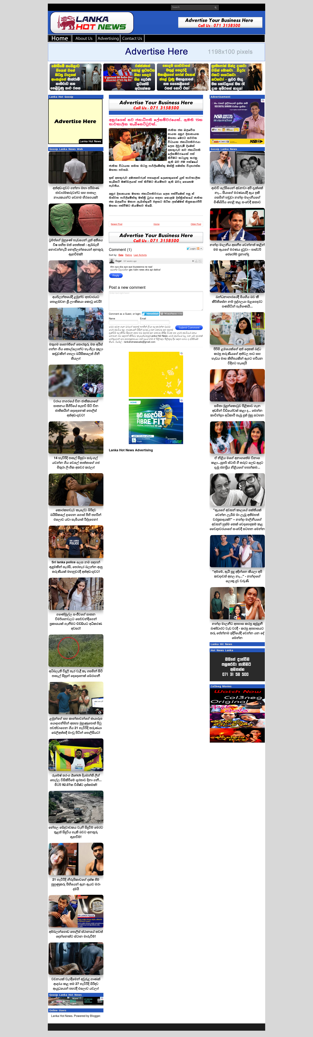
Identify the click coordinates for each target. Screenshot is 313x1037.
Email (143, 318)
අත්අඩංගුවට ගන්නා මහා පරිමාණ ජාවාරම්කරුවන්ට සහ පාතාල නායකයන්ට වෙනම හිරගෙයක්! (76, 192)
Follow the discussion (200, 248)
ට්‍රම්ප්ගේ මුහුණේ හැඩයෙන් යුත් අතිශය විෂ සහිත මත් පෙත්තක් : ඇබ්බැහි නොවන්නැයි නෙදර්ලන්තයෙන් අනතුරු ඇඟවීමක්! (75, 247)
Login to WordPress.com (171, 314)
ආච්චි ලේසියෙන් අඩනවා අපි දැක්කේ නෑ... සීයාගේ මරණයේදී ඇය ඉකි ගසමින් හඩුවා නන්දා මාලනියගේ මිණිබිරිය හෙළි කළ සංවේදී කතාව (237, 194)
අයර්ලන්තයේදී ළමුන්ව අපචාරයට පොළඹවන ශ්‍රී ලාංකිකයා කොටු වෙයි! (76, 299)
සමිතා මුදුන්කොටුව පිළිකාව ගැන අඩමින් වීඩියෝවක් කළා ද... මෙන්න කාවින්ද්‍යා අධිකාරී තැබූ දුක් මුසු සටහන (237, 410)
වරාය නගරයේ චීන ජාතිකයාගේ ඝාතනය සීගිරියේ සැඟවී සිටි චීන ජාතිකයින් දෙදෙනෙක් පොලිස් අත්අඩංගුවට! (75, 408)
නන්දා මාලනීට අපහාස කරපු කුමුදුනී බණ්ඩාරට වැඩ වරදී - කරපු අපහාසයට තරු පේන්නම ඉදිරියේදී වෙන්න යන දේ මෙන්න (237, 630)
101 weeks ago (130, 261)
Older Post (196, 223)
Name (112, 318)
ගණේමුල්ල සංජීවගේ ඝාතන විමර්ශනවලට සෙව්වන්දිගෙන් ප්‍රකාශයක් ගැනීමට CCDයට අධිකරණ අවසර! (76, 621)
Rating (128, 255)
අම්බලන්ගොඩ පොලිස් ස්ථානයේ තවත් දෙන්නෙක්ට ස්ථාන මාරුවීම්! (76, 934)
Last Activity (140, 255)
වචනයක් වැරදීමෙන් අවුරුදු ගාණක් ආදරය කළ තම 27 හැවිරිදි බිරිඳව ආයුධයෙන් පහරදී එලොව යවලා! (75, 984)
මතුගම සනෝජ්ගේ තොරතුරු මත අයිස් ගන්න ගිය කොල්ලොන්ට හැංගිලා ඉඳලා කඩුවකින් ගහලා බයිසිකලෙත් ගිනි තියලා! (76, 351)
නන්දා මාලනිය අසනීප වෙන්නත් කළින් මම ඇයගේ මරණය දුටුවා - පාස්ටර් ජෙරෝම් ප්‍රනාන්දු (237, 249)
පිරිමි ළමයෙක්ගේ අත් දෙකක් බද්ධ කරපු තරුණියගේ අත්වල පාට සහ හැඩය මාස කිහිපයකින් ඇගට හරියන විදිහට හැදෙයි (237, 356)
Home (157, 223)
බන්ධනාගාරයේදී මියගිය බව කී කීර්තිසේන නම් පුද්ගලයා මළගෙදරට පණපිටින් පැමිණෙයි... (237, 301)
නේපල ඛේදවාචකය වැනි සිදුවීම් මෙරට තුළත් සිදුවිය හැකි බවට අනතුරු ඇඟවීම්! (76, 832)
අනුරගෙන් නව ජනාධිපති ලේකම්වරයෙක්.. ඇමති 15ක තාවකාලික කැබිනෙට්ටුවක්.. (156, 122)
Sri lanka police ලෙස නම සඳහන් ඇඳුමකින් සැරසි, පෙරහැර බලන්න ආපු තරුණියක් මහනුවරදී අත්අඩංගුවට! (76, 567)
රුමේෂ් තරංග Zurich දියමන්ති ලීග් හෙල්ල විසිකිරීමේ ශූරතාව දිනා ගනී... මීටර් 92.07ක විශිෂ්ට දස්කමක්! (76, 780)
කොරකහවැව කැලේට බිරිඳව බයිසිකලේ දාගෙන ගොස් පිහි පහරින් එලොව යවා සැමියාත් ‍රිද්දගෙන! (75, 515)
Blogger (95, 1016)
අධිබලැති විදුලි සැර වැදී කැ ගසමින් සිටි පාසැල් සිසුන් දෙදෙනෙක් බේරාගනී (76, 673)
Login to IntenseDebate (150, 314)
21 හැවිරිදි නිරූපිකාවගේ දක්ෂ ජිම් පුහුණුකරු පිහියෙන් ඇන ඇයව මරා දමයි (75, 884)
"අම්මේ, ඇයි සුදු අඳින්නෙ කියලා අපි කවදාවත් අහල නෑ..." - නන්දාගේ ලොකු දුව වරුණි (237, 576)
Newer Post (116, 223)
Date (120, 255)
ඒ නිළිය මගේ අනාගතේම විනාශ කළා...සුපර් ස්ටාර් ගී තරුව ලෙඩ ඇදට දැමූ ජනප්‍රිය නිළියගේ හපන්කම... (237, 462)
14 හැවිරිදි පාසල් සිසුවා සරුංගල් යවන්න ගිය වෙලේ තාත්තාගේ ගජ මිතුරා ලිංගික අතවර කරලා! (76, 462)
